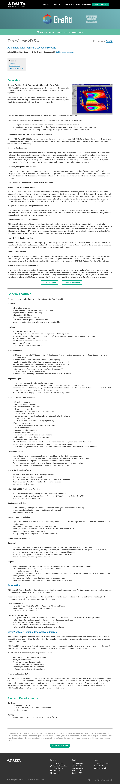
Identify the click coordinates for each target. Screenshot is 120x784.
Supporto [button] (68, 4)
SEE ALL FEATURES (49, 283)
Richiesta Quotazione (100, 4)
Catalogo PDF (77, 773)
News (78, 4)
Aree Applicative (78, 768)
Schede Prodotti (63, 32)
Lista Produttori (77, 764)
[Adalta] (17, 4)
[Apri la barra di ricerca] (110, 4)
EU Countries (86, 4)
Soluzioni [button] (56, 4)
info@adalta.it (58, 768)
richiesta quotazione (60, 746)
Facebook (56, 771)
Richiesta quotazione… (65, 52)
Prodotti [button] (46, 4)
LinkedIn (56, 773)
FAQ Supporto (77, 32)
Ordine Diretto (99, 766)
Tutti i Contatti (58, 764)
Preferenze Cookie (106, 780)
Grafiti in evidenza (47, 32)
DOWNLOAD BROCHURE (72, 283)
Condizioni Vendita (100, 768)
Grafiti (109, 41)
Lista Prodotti (77, 766)
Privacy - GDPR (93, 780)
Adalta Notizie (77, 771)
